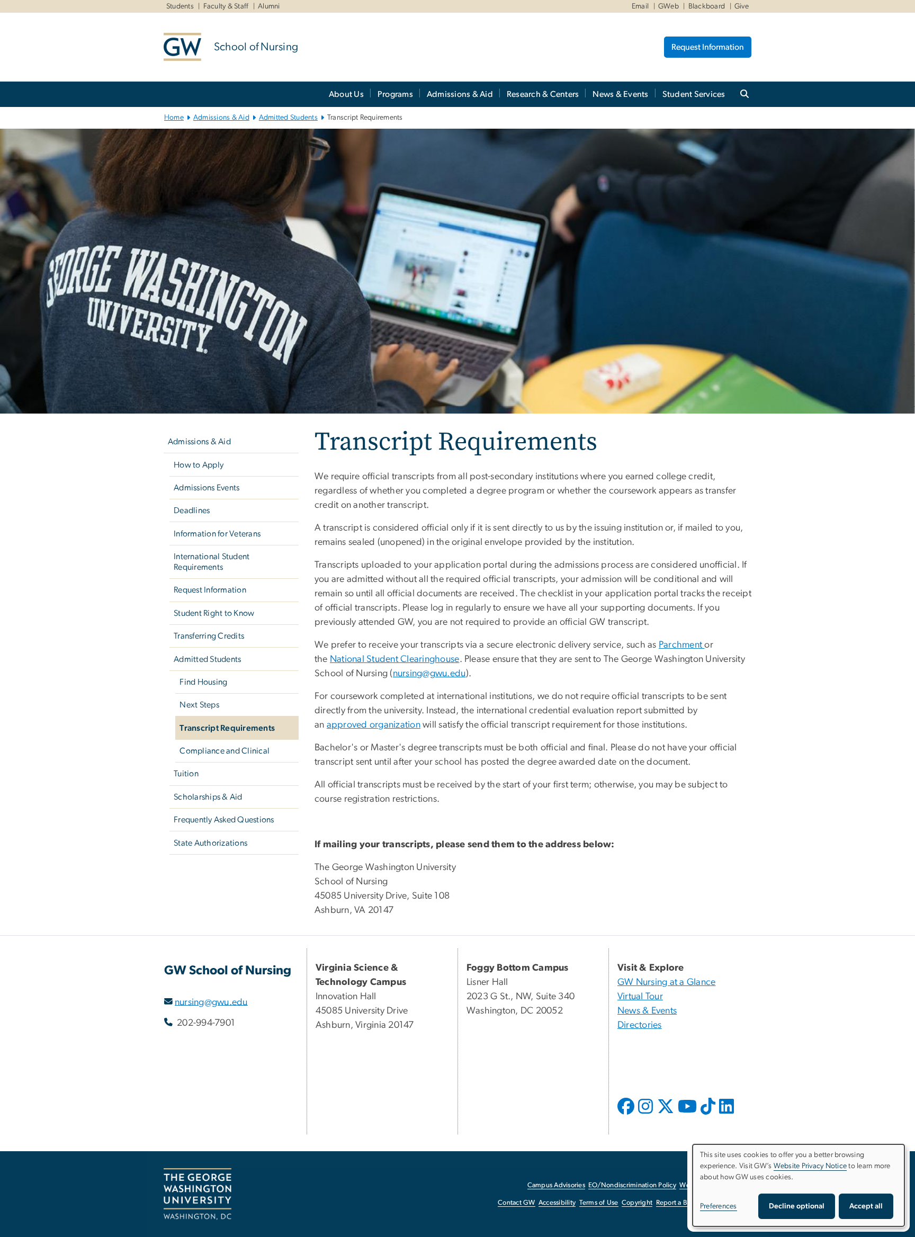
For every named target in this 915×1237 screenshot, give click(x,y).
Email (640, 6)
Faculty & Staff (226, 6)
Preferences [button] (718, 1206)
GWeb (668, 6)
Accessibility (557, 1202)
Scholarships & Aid (208, 797)
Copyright (637, 1202)
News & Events (620, 94)
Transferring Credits (209, 636)
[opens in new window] (626, 1114)
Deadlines (192, 510)
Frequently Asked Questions (224, 819)
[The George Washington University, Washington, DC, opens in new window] (197, 1194)
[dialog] (798, 1185)
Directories (639, 1025)
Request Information (707, 47)
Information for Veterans (217, 534)
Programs (395, 94)
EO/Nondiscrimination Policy (632, 1185)
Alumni (269, 6)
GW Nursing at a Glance (666, 982)
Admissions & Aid (460, 94)
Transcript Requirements (227, 728)
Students (180, 6)
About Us (346, 94)
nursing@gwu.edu (211, 1002)
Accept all (866, 1206)
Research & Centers (543, 94)
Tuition (186, 773)
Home (174, 117)
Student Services (693, 94)
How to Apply (198, 465)
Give (741, 6)
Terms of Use (598, 1202)
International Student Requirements (211, 561)
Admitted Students (288, 117)
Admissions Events (206, 487)
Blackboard (706, 6)
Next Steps (199, 705)
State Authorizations (210, 843)
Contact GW (516, 1202)
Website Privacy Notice (810, 1166)
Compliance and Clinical (225, 751)
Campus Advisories (556, 1185)
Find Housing (203, 682)
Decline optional (796, 1206)
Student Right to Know (214, 613)
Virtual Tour (640, 996)
